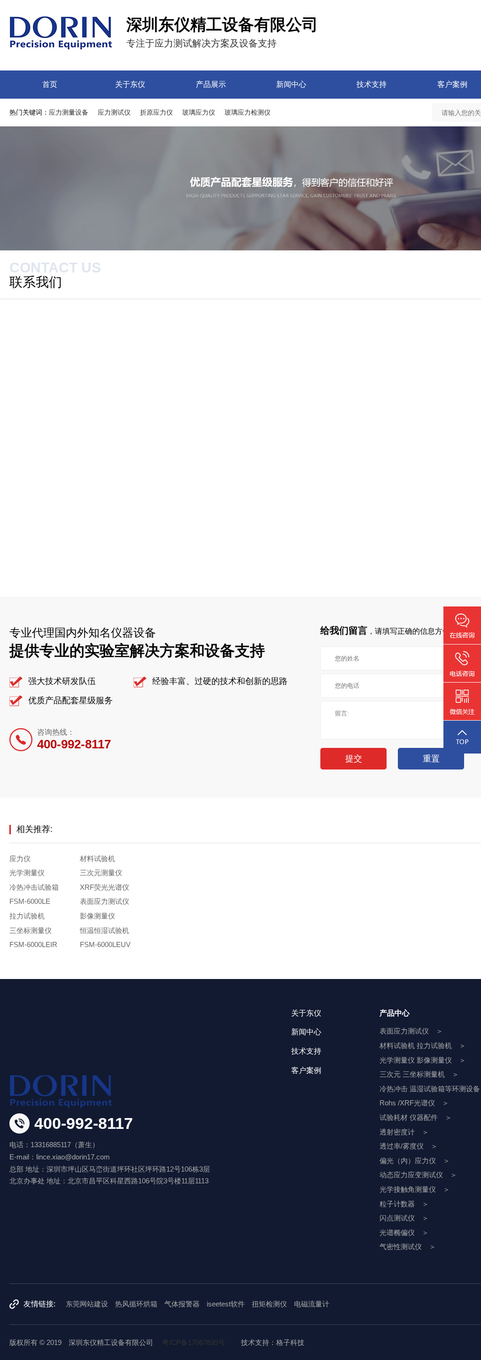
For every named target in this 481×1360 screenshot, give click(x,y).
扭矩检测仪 (269, 1304)
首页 (49, 84)
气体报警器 (182, 1304)
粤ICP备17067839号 (193, 1342)
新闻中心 (291, 84)
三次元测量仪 (101, 873)
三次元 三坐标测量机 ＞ (419, 1074)
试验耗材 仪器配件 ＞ (416, 1117)
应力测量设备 (68, 112)
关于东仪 (130, 84)
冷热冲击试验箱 (34, 887)
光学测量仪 (27, 873)
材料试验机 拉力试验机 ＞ (423, 1045)
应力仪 (20, 859)
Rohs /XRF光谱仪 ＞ (414, 1103)
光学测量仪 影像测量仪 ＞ (423, 1060)
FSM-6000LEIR (33, 944)
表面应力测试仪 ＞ (411, 1031)
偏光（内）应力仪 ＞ (415, 1161)
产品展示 (211, 84)
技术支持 (372, 84)
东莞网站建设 (87, 1304)
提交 (353, 758)
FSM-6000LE (29, 901)
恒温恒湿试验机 (104, 930)
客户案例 (306, 1070)
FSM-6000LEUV (105, 944)
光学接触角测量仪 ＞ (415, 1189)
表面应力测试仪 (104, 901)
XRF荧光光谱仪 (104, 887)
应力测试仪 (114, 112)
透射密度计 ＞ (404, 1132)
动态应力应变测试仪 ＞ (418, 1175)
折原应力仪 (156, 112)
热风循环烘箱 (136, 1304)
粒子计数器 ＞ (404, 1204)
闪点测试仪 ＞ (404, 1218)
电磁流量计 (311, 1304)
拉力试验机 (27, 916)
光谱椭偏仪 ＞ (404, 1232)
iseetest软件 (226, 1304)
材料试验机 (97, 859)
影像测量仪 (97, 916)
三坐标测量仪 (30, 930)
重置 (431, 758)
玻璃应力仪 (198, 112)
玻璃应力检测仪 (248, 112)
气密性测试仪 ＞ (408, 1247)
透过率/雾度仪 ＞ (409, 1146)
